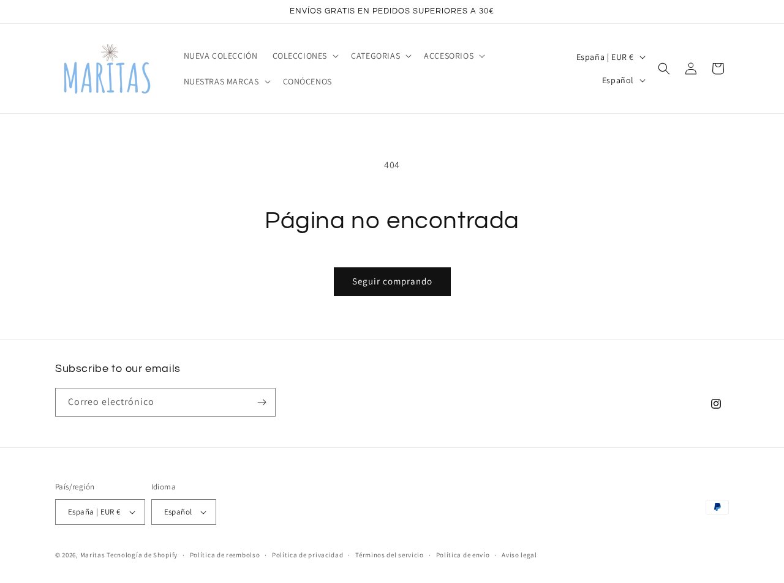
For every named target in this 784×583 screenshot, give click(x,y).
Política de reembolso (225, 555)
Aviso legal (519, 555)
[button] (304, 56)
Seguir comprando (392, 281)
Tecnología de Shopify (142, 555)
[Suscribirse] (261, 402)
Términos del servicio (389, 555)
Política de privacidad (307, 555)
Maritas (92, 555)
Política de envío (463, 555)
